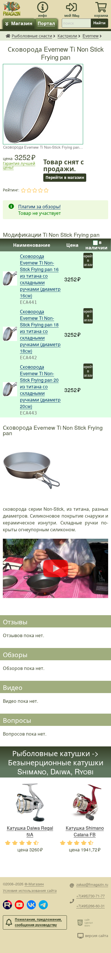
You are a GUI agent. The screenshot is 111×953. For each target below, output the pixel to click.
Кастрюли (67, 36)
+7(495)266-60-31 (90, 905)
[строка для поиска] (76, 23)
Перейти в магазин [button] (65, 177)
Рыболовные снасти (32, 36)
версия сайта (96, 935)
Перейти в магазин (88, 260)
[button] (7, 904)
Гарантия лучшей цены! (19, 165)
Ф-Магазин (34, 884)
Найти (99, 23)
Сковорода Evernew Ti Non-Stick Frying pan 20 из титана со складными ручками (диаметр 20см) (40, 386)
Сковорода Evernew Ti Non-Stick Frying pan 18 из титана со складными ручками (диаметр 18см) (40, 331)
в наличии (96, 245)
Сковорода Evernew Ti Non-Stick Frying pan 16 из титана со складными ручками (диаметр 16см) (40, 276)
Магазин (21, 23)
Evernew (90, 36)
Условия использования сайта (30, 890)
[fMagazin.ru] (11, 7)
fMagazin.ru (8, 35)
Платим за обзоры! (39, 206)
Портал (46, 23)
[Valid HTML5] (81, 922)
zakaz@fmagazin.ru (92, 884)
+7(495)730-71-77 (90, 896)
